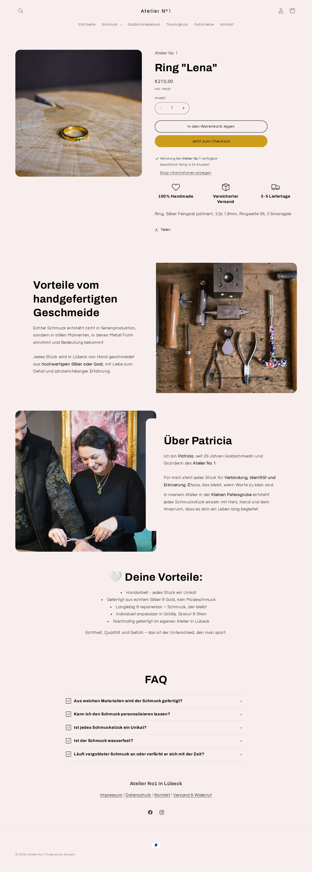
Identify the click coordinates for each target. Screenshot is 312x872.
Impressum (111, 795)
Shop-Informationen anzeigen (185, 173)
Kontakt (162, 795)
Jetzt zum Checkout (211, 141)
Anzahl (160, 98)
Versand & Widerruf (192, 795)
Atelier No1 (36, 854)
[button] (21, 10)
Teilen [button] (166, 230)
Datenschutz (138, 795)
